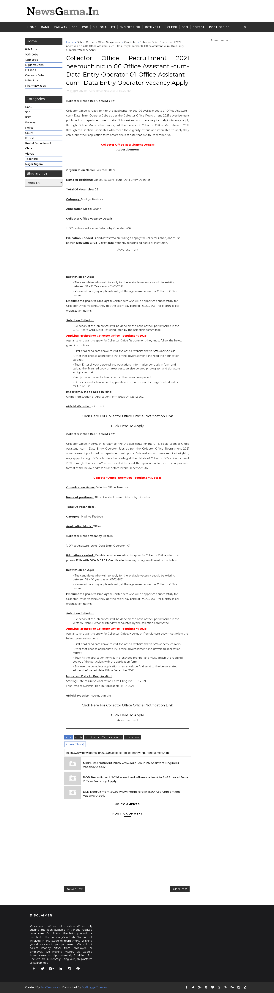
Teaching (31, 159)
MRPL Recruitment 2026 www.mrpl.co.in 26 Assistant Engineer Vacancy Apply (131, 765)
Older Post (180, 889)
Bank (45, 27)
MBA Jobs (32, 80)
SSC (75, 27)
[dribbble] (219, 987)
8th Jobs (31, 49)
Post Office (219, 27)
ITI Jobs (30, 70)
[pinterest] (78, 968)
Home (32, 27)
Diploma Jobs (34, 65)
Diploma (99, 27)
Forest (199, 27)
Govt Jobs (130, 42)
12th (79, 42)
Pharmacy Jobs (35, 85)
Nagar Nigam (34, 164)
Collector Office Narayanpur (103, 42)
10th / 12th (154, 27)
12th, (80, 90)
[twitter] (43, 968)
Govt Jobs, (125, 90)
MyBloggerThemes (94, 987)
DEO (185, 27)
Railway (60, 27)
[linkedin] (60, 968)
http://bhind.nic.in (164, 351)
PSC (85, 27)
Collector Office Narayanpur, (101, 90)
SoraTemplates (50, 987)
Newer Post (75, 889)
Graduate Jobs (34, 75)
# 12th (78, 737)
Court (29, 133)
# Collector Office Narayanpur (104, 737)
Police (29, 127)
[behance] (232, 987)
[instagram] (69, 968)
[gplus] (51, 968)
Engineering (129, 27)
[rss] (225, 987)
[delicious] (245, 987)
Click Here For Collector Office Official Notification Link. (128, 416)
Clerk (172, 27)
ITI (113, 27)
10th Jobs (31, 54)
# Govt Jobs (133, 737)
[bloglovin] (212, 987)
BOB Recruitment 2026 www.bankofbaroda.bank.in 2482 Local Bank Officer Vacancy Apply (136, 779)
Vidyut (29, 153)
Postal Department (38, 143)
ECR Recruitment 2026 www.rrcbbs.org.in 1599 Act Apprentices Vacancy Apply (132, 793)
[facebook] (34, 968)
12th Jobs (31, 59)
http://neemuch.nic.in (167, 644)
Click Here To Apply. (127, 426)
